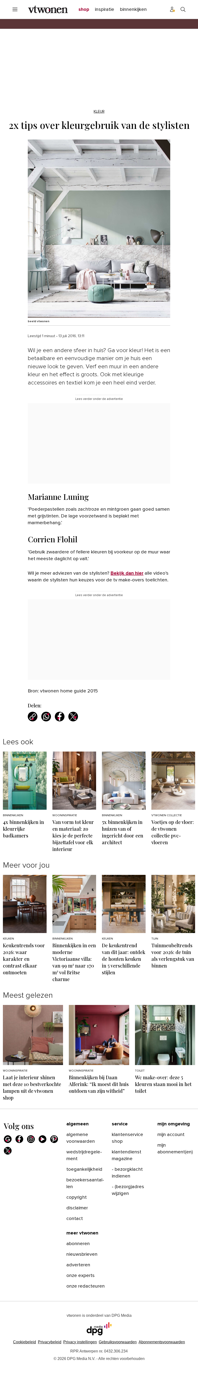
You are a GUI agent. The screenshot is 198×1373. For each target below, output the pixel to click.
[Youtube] (42, 1139)
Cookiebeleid (24, 1342)
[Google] (8, 1139)
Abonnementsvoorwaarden (162, 1342)
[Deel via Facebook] (59, 716)
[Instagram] (31, 1139)
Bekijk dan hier (127, 573)
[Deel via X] (73, 716)
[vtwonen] (48, 9)
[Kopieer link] (32, 716)
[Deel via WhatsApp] (46, 716)
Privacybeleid (49, 1342)
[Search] (183, 9)
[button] (80, 1342)
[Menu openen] (15, 9)
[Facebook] (19, 1139)
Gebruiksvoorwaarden (118, 1342)
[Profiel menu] (172, 9)
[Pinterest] (54, 1139)
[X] (8, 1151)
